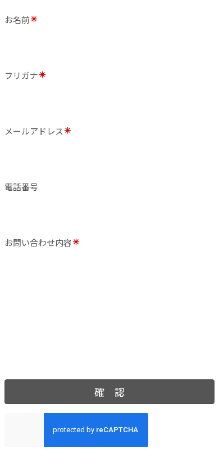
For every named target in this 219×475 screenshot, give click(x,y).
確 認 (109, 391)
